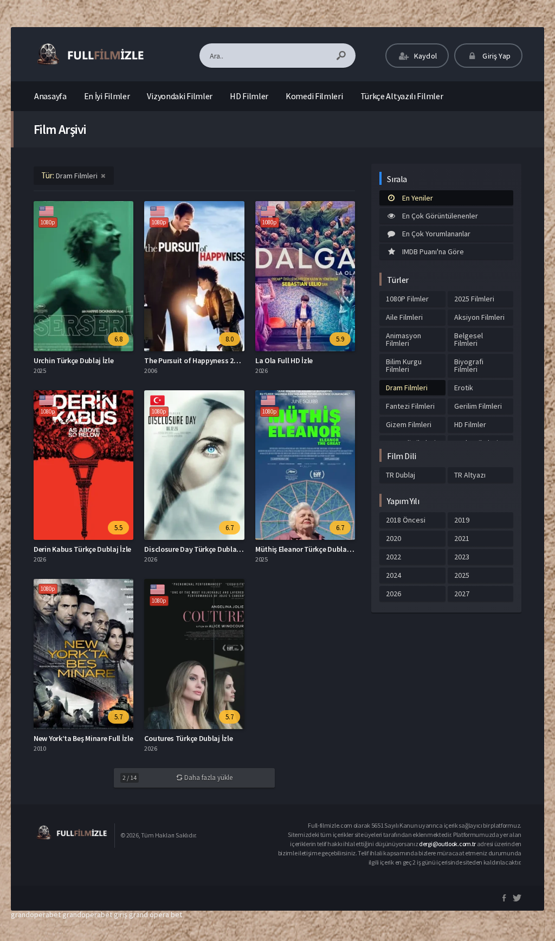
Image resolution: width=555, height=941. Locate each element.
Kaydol (424, 56)
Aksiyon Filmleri (479, 317)
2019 (461, 520)
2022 (393, 557)
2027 (461, 593)
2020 (393, 538)
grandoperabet (36, 914)
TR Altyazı (470, 475)
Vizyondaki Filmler (179, 96)
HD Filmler (249, 96)
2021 (461, 538)
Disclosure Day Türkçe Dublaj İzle (197, 549)
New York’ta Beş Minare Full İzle (83, 738)
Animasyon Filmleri (403, 339)
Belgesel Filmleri (468, 339)
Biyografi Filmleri (468, 365)
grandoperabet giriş (94, 914)
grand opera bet (155, 914)
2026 (393, 593)
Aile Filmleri (404, 317)
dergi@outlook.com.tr (447, 844)
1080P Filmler (407, 299)
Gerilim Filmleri (478, 406)
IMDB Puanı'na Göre (433, 251)
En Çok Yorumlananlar (436, 234)
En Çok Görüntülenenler (440, 216)
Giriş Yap (496, 56)
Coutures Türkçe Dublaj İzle (188, 738)
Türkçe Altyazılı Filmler (401, 96)
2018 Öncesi (405, 520)
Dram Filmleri (407, 387)
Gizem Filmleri (408, 424)
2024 (393, 575)
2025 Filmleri (474, 299)
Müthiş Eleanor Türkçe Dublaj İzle (308, 549)
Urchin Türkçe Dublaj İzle (74, 360)
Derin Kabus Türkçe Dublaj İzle (82, 549)
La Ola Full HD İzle (284, 360)
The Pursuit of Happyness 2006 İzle (200, 360)
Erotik (463, 387)
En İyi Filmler (107, 96)
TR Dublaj (400, 475)
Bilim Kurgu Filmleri (404, 365)
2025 (461, 575)
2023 (461, 557)
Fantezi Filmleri (410, 406)
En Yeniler (417, 198)
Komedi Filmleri (314, 96)
